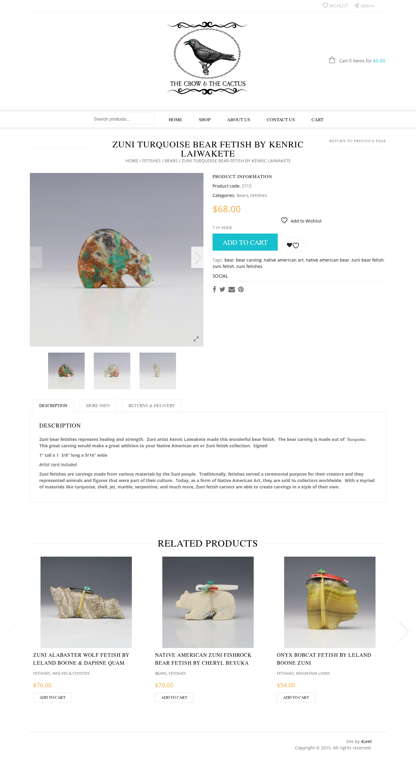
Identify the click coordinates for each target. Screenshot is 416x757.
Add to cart (245, 242)
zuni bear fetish (367, 260)
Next (197, 257)
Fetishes (151, 161)
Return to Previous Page (358, 140)
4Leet (366, 741)
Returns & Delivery (152, 405)
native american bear (327, 260)
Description (53, 405)
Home (175, 119)
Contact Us (281, 119)
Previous (36, 257)
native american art (284, 260)
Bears (171, 161)
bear (229, 260)
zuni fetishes (249, 266)
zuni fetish (223, 266)
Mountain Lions (313, 673)
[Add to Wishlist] (294, 245)
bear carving (249, 260)
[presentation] (11, 631)
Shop (204, 119)
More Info (98, 405)
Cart (317, 119)
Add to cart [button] (52, 697)
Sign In (367, 6)
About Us (238, 119)
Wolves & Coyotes (71, 673)
